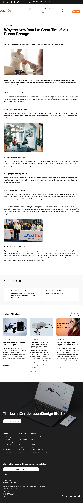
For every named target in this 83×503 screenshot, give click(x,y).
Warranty (5, 447)
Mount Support (7, 444)
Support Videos (7, 449)
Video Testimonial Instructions (39, 452)
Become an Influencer (37, 449)
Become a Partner (36, 447)
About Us (22, 437)
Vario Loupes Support (9, 442)
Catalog (21, 452)
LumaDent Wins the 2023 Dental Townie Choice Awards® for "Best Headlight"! (23, 295)
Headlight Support (8, 437)
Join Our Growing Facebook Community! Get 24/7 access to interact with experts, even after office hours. (24, 487)
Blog (20, 444)
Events (33, 439)
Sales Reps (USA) (36, 437)
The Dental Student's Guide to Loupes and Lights (14, 344)
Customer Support (36, 442)
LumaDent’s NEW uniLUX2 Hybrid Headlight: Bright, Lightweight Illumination (39, 345)
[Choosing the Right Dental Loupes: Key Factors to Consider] (68, 327)
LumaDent (40, 260)
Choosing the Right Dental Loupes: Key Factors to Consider (68, 344)
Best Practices (7, 452)
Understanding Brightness (55, 293)
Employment (23, 447)
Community (34, 444)
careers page (58, 258)
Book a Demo (76, 11)
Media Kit (22, 449)
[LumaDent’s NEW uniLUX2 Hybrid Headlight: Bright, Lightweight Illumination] (41, 327)
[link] (8, 474)
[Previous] (26, 2)
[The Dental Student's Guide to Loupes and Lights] (15, 327)
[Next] (57, 2)
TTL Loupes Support (9, 439)
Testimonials (23, 439)
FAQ (20, 442)
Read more (6, 365)
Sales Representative (34, 253)
